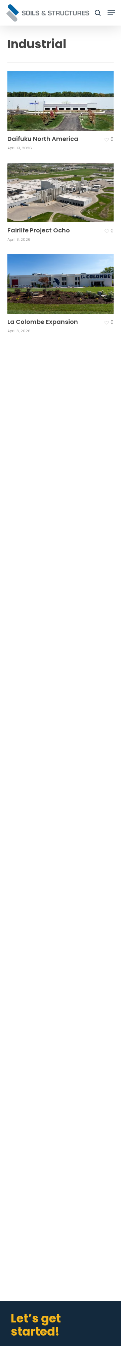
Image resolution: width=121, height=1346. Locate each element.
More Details (62, 96)
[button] (111, 12)
